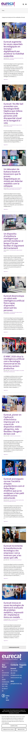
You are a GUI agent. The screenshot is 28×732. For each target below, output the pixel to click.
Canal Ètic (17, 713)
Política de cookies (17, 711)
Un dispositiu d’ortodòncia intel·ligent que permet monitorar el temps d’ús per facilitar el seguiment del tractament (14, 241)
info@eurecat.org (16, 675)
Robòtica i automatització (10, 313)
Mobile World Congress (15, 125)
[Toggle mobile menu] (26, 4)
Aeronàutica (12, 58)
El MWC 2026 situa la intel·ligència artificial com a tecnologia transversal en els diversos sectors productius (14, 362)
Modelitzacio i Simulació (8, 620)
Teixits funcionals (9, 126)
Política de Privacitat (9, 711)
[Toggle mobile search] (23, 4)
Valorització (19, 559)
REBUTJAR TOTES (21, 729)
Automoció (16, 58)
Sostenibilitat (12, 59)
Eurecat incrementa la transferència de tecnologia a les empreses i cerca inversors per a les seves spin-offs (13, 551)
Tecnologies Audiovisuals (11, 501)
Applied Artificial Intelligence (14, 370)
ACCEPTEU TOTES (14, 726)
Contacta (21, 710)
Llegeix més (5, 79)
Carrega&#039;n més (14, 647)
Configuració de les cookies (8, 729)
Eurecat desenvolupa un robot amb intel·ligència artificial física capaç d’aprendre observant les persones (14, 303)
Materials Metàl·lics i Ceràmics (17, 619)
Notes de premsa (6, 59)
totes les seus (7, 698)
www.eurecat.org (16, 677)
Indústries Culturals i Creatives (16, 500)
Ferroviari (19, 58)
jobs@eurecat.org (16, 683)
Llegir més (7, 723)
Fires (22, 58)
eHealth (11, 436)
